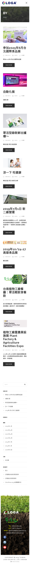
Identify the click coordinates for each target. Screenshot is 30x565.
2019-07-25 (7, 256)
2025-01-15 (7, 55)
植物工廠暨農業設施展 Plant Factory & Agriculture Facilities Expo (14, 339)
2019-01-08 (7, 299)
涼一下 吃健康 (12, 172)
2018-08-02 (7, 350)
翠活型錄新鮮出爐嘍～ (11, 402)
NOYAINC (16, 561)
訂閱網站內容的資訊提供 (12, 474)
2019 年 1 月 (8, 446)
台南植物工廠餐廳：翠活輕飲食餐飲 (14, 292)
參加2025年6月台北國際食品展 (14, 49)
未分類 (23, 55)
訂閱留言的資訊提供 (10, 478)
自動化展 (9, 91)
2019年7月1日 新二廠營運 (14, 210)
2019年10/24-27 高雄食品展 (14, 251)
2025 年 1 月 (8, 426)
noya (16, 55)
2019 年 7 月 (8, 442)
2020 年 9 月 (8, 434)
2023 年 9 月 (8, 430)
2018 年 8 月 (8, 450)
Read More (9, 65)
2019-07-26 (7, 216)
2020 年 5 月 (8, 438)
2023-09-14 (7, 95)
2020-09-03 (7, 140)
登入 (6, 470)
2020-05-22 (7, 176)
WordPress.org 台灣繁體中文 (13, 482)
